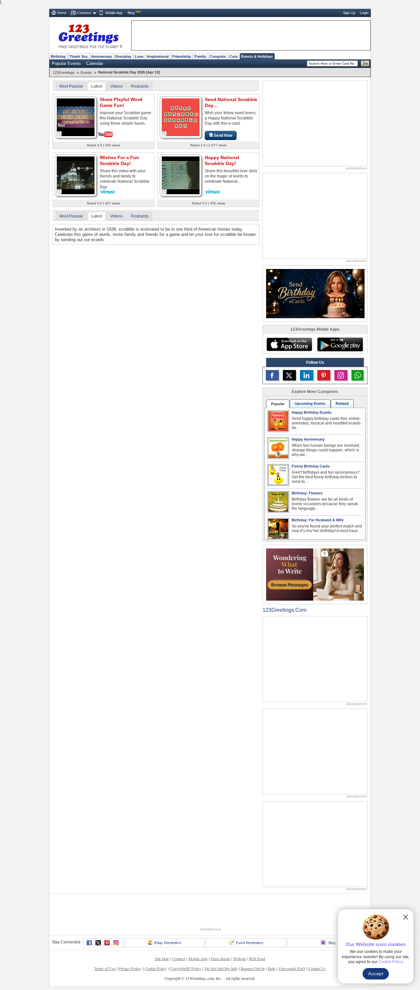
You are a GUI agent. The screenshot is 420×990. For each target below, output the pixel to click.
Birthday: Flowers (307, 493)
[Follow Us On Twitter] (289, 375)
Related (342, 403)
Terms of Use (104, 968)
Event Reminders (249, 943)
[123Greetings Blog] (315, 574)
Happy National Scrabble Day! (222, 160)
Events (86, 72)
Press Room (220, 958)
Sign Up (349, 13)
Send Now (223, 135)
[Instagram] (115, 942)
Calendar (94, 63)
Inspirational (158, 56)
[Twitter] (98, 942)
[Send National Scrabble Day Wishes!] (181, 117)
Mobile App (113, 13)
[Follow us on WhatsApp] (357, 375)
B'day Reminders (167, 943)
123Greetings (63, 72)
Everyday (123, 56)
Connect (84, 13)
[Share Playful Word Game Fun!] (75, 116)
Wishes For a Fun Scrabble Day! (119, 160)
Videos (116, 86)
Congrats (218, 56)
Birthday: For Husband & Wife (318, 520)
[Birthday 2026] (315, 293)
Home (62, 13)
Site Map (162, 958)
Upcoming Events (310, 403)
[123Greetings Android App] (340, 344)
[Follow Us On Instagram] (340, 375)
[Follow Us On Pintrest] (323, 375)
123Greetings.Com (284, 610)
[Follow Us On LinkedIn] (306, 375)
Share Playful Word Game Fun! (121, 102)
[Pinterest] (107, 942)
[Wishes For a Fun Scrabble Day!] (75, 174)
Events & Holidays (257, 56)
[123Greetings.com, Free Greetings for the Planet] (90, 35)
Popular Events (66, 63)
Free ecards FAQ (292, 968)
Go (365, 63)
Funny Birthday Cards (311, 466)
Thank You (78, 56)
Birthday (58, 56)
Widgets (239, 958)
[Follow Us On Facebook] (272, 375)
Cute (233, 56)
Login (364, 13)
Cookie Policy (156, 968)
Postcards (140, 86)
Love (139, 56)
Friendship (181, 56)
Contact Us (317, 968)
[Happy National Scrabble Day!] (181, 174)
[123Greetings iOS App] (289, 344)
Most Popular (71, 86)
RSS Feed (257, 958)
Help (271, 968)
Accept (375, 973)
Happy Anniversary (308, 439)
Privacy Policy (129, 968)
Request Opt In (252, 968)
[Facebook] (89, 942)
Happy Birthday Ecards (311, 412)
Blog (131, 13)
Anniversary (101, 56)
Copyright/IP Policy (185, 968)
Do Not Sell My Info (221, 968)
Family (200, 56)
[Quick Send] (59, 133)
